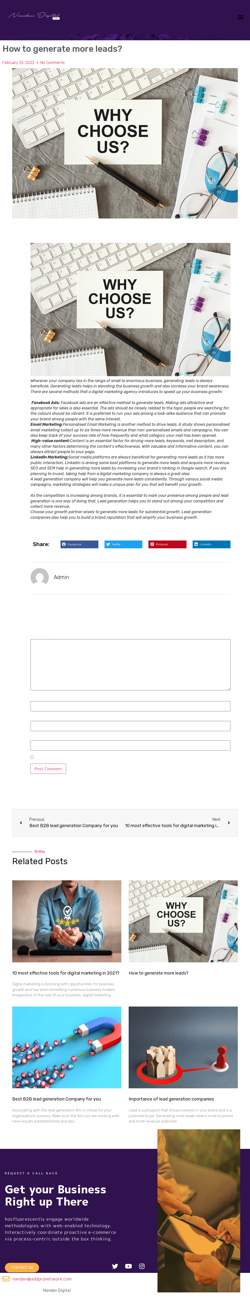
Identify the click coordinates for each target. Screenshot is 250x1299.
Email (37, 718)
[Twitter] (115, 1266)
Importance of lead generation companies (171, 1099)
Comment (41, 637)
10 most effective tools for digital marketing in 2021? (65, 973)
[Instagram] (142, 1266)
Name (37, 699)
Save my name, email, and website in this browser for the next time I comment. (109, 757)
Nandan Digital (57, 1290)
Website (38, 738)
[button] (240, 17)
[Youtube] (128, 1266)
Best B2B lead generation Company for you (56, 1099)
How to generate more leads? (158, 973)
